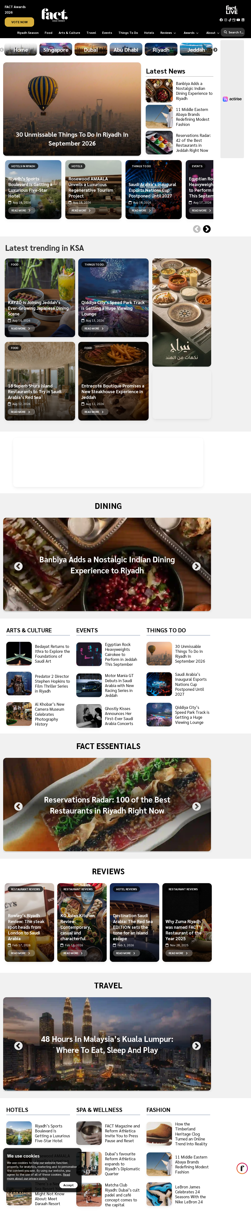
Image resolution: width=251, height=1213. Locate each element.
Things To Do (141, 166)
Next (215, 50)
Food (14, 264)
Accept (68, 1185)
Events (197, 166)
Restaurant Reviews (25, 889)
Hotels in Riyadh (23, 166)
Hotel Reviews (126, 889)
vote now (19, 22)
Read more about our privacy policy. (38, 1176)
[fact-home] (54, 15)
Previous (195, 223)
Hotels (77, 166)
